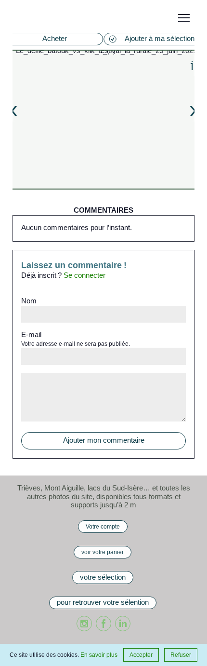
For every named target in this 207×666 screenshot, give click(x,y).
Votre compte (103, 526)
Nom (29, 301)
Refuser (180, 655)
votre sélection (103, 577)
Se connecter (84, 275)
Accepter (141, 655)
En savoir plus (98, 655)
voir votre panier (102, 552)
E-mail (31, 335)
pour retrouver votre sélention (103, 602)
